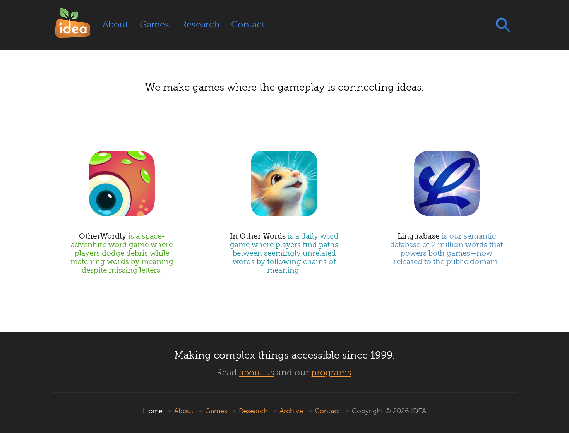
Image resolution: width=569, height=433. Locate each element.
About (115, 24)
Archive (291, 411)
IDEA (418, 411)
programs (331, 372)
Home (153, 411)
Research (200, 24)
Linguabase (446, 249)
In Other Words (284, 253)
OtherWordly (121, 253)
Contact (248, 24)
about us (256, 372)
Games (154, 24)
